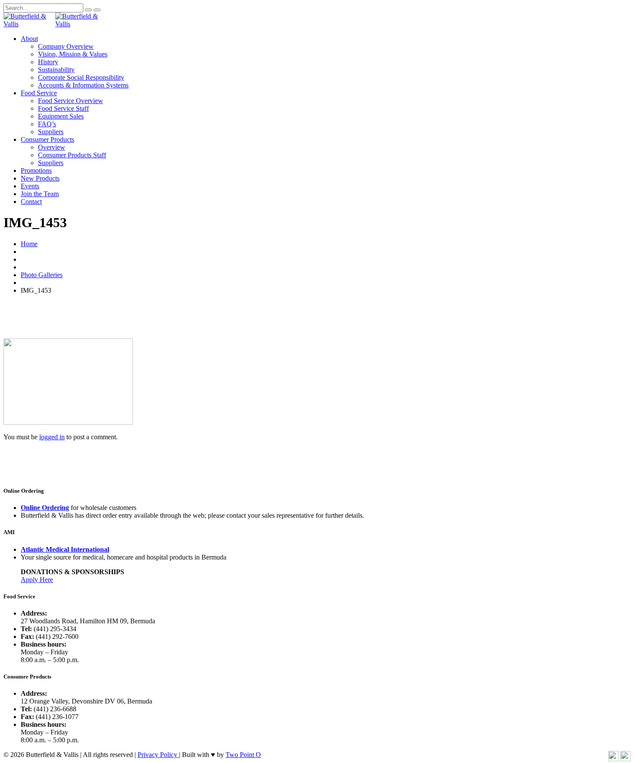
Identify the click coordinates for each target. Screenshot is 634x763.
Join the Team (40, 193)
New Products (40, 178)
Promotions (36, 170)
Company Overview (66, 46)
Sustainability (56, 69)
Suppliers (50, 131)
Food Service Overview (70, 100)
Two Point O (243, 754)
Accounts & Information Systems (83, 85)
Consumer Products (47, 139)
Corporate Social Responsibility (81, 77)
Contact (31, 201)
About (29, 38)
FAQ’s (47, 124)
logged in (52, 437)
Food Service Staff (63, 108)
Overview (51, 147)
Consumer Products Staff (72, 155)
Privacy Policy (158, 754)
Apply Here (37, 579)
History (48, 62)
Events (30, 186)
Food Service (39, 93)
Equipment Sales (61, 116)
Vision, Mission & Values (72, 54)
